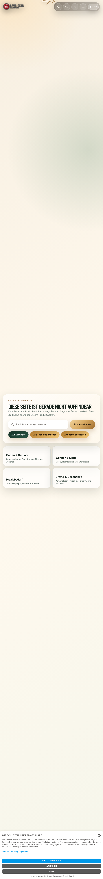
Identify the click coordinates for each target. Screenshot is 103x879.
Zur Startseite (18, 434)
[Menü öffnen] (83, 6)
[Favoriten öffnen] (66, 6)
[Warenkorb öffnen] (74, 6)
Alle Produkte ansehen (44, 434)
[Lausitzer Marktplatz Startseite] (13, 7)
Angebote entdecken (75, 434)
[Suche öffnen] (58, 6)
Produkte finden (82, 424)
